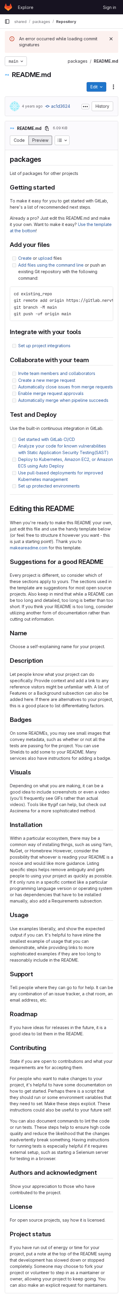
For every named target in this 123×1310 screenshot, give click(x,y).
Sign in (109, 7)
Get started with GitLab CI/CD (46, 439)
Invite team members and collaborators (56, 373)
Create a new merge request (46, 380)
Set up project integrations (44, 345)
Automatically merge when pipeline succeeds (63, 400)
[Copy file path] (47, 128)
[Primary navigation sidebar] (7, 21)
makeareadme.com (28, 547)
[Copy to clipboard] (106, 294)
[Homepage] (8, 7)
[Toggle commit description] (85, 106)
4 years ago (32, 106)
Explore (25, 7)
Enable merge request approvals (51, 393)
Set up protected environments (49, 485)
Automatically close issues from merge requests (65, 386)
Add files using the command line (51, 264)
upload (45, 258)
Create (25, 258)
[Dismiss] (111, 38)
